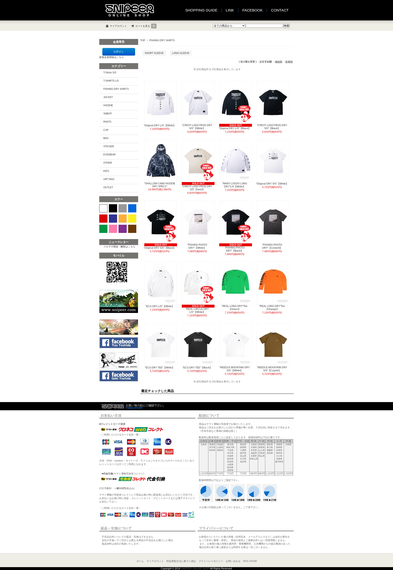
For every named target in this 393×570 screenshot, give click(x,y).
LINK (230, 10)
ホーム (140, 561)
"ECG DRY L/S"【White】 (160, 306)
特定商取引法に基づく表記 (181, 561)
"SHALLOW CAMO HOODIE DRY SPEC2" (159, 185)
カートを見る (145, 26)
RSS (245, 561)
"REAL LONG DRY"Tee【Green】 (234, 308)
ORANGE (123, 218)
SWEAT (107, 113)
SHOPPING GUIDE (201, 10)
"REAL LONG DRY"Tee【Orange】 (272, 308)
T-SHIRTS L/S (111, 80)
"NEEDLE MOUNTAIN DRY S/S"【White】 (234, 369)
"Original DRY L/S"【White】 (160, 125)
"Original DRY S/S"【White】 (272, 183)
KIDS (106, 171)
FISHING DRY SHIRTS (162, 40)
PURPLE (123, 229)
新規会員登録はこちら (111, 57)
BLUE (132, 208)
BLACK (113, 208)
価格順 (278, 61)
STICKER (108, 146)
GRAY (123, 208)
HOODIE (108, 105)
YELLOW (132, 218)
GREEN (103, 229)
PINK (113, 229)
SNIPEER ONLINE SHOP (195, 568)
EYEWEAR (109, 154)
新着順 (289, 61)
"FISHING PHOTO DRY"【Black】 (235, 249)
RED (103, 218)
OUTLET (108, 187)
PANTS (107, 121)
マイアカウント (118, 26)
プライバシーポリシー (211, 561)
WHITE (103, 208)
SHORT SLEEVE (154, 53)
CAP (105, 130)
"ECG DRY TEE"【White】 (159, 367)
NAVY (113, 218)
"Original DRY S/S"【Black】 (160, 247)
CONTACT (280, 10)
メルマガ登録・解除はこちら (119, 246)
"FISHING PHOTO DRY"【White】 (197, 246)
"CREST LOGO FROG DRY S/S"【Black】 (272, 127)
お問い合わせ (233, 561)
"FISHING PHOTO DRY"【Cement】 (272, 246)
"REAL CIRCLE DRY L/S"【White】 (197, 311)
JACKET (108, 97)
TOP (142, 40)
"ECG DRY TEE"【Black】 (197, 367)
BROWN (132, 229)
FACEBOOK (252, 10)
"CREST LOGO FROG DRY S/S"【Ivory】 (197, 188)
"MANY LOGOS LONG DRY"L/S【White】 (234, 185)
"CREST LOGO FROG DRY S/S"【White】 (197, 127)
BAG (105, 138)
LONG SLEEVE (180, 53)
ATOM (253, 561)
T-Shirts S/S (109, 72)
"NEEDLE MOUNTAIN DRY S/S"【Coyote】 (272, 369)
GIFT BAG (108, 179)
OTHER (107, 162)
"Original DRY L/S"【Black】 (235, 128)
